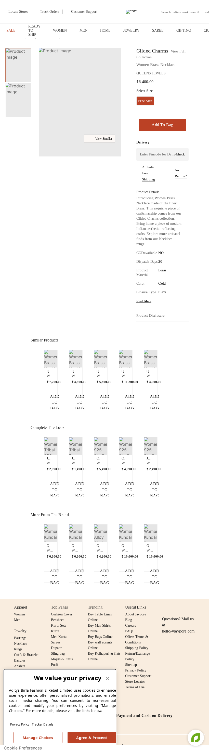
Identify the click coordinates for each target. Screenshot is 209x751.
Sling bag (58, 653)
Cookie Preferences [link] (23, 747)
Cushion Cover (61, 614)
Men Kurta (59, 637)
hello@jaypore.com (178, 631)
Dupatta (56, 648)
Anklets (19, 666)
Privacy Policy (19, 724)
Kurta (55, 631)
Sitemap (131, 665)
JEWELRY (131, 30)
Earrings (20, 638)
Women (19, 614)
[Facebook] (175, 607)
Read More (143, 301)
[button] (79, 103)
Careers (130, 625)
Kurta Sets (58, 625)
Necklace (20, 643)
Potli (54, 665)
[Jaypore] (131, 12)
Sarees (55, 642)
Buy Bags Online (100, 637)
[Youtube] (194, 607)
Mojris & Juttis (62, 659)
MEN (83, 30)
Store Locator (135, 681)
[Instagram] (165, 607)
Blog (128, 620)
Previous (41, 360)
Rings (18, 649)
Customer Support (138, 676)
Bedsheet (57, 620)
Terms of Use (135, 687)
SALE (11, 30)
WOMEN (60, 30)
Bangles (19, 660)
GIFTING (183, 30)
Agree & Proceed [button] (92, 737)
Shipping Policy (136, 648)
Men (17, 620)
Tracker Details (42, 724)
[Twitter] (185, 607)
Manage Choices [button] (38, 737)
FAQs (129, 631)
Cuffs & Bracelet (26, 655)
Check (180, 154)
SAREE (158, 30)
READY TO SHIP (34, 30)
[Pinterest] (204, 607)
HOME (105, 30)
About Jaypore (135, 614)
